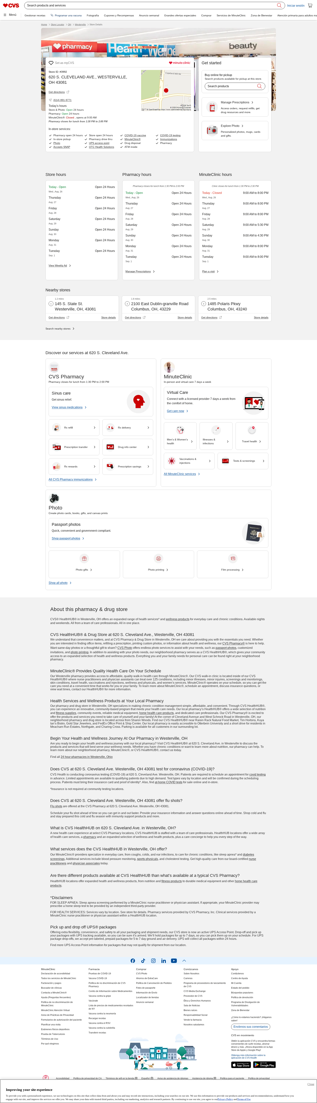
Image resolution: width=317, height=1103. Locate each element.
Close (310, 1084)
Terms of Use (244, 1099)
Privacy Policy (225, 1099)
